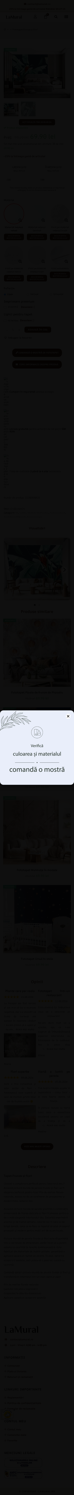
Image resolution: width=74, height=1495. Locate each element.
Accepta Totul (37, 767)
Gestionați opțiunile (37, 777)
